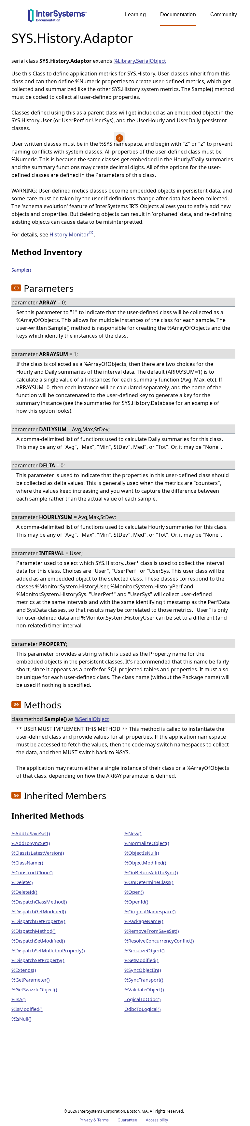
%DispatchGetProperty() (38, 921)
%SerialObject (92, 719)
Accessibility (157, 1120)
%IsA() (18, 999)
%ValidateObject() (144, 989)
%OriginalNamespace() (150, 911)
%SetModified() (141, 960)
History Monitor (71, 234)
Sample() (21, 269)
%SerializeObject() (144, 950)
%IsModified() (27, 1009)
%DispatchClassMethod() (39, 901)
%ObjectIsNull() (141, 853)
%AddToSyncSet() (30, 843)
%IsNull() (21, 1018)
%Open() (134, 892)
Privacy (85, 1120)
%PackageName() (143, 921)
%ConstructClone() (32, 872)
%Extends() (23, 970)
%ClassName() (27, 862)
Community (223, 14)
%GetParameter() (30, 979)
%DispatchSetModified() (38, 940)
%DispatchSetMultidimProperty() (48, 950)
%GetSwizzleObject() (34, 989)
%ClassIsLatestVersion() (37, 853)
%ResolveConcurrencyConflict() (159, 940)
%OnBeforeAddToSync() (151, 872)
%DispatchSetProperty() (37, 960)
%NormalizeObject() (146, 843)
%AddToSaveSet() (30, 833)
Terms (103, 1120)
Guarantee (127, 1120)
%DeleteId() (24, 892)
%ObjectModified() (145, 862)
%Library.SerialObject (140, 60)
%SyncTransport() (143, 979)
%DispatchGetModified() (38, 911)
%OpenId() (136, 901)
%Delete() (22, 882)
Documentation (178, 14)
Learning (135, 14)
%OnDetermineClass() (149, 882)
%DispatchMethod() (33, 931)
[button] (16, 288)
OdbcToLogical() (142, 1009)
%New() (133, 833)
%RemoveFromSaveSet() (151, 931)
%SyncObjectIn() (142, 970)
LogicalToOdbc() (142, 999)
